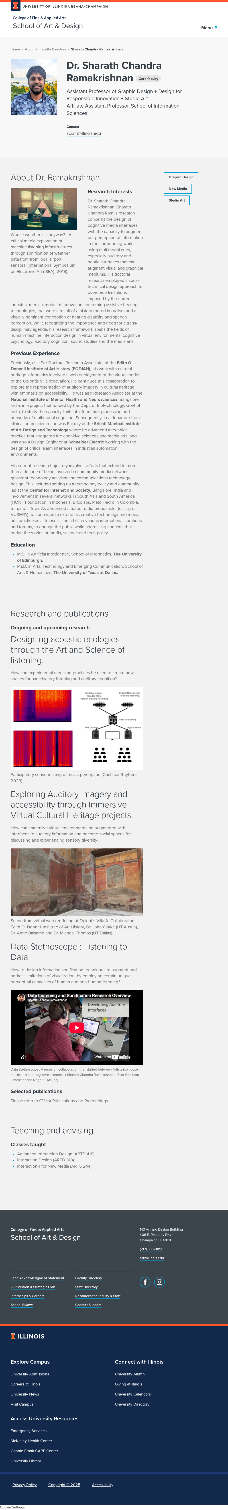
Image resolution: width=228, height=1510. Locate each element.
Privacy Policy (24, 1485)
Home (15, 49)
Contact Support (88, 1304)
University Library (26, 1461)
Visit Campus (22, 1404)
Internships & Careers (27, 1295)
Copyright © (64, 1485)
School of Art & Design (48, 25)
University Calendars (133, 1394)
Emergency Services (29, 1431)
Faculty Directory (52, 49)
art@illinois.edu (152, 1257)
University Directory (132, 1404)
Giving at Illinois (128, 1384)
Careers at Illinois (25, 1384)
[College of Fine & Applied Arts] (57, 18)
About (30, 49)
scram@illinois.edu (84, 133)
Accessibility (102, 1485)
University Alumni (130, 1374)
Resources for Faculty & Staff (97, 1295)
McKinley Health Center (31, 1441)
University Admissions (30, 1374)
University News (25, 1394)
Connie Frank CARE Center (34, 1451)
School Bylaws (22, 1304)
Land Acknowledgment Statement (37, 1278)
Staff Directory (86, 1287)
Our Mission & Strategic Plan (33, 1287)
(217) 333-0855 (151, 1249)
